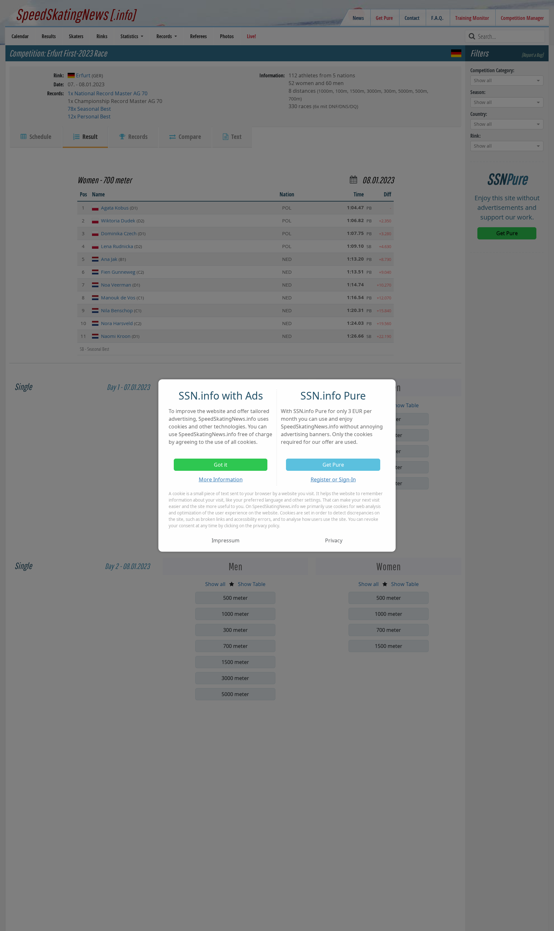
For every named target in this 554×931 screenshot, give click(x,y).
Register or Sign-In (333, 479)
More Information (221, 479)
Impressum (225, 540)
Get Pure (333, 464)
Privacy (333, 540)
